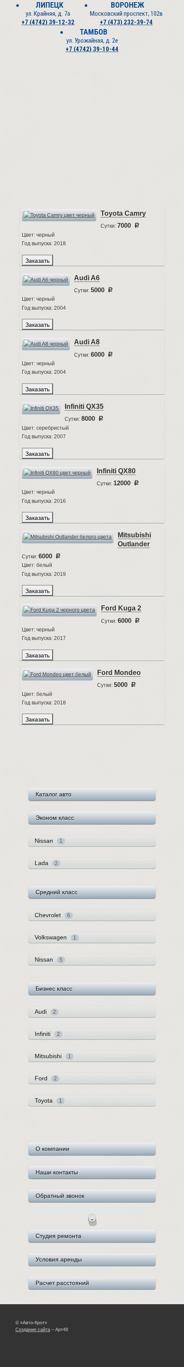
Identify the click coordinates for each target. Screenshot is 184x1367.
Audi (45, 1011)
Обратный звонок (60, 1195)
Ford (46, 1078)
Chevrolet (52, 915)
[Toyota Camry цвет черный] (59, 215)
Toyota (48, 1100)
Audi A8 (87, 342)
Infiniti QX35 (84, 406)
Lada (46, 863)
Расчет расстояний (62, 1282)
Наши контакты (57, 1172)
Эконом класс (55, 817)
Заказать (37, 260)
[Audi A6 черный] (46, 279)
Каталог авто (53, 794)
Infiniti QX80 (116, 471)
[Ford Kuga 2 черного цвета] (59, 610)
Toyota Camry (123, 213)
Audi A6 (87, 278)
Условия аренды (59, 1259)
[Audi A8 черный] (46, 344)
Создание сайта (32, 1329)
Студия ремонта (58, 1235)
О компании (52, 1148)
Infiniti (47, 1033)
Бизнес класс (54, 988)
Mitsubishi (53, 1056)
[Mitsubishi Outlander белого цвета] (67, 537)
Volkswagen (55, 937)
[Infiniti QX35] (41, 408)
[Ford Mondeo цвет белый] (57, 674)
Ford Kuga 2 (121, 608)
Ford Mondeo (119, 672)
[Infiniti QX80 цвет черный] (57, 472)
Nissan (48, 840)
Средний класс (56, 892)
